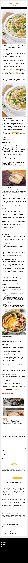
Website (4, 458)
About (2, 540)
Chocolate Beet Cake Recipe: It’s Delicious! (11, 524)
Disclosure (3, 544)
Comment (5, 440)
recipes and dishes (15, 132)
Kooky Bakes (14, 4)
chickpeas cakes (17, 389)
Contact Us (3, 542)
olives (24, 124)
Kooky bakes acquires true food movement (10, 548)
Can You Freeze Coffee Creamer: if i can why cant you (13, 528)
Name (4, 450)
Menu (24, 8)
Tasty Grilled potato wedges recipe (9, 526)
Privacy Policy (4, 551)
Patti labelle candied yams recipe (9, 533)
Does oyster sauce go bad (7, 531)
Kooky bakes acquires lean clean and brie (10, 546)
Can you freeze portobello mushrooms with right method (12, 396)
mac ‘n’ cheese (16, 73)
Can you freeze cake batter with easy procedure (12, 407)
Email (4, 454)
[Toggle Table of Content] (9, 49)
